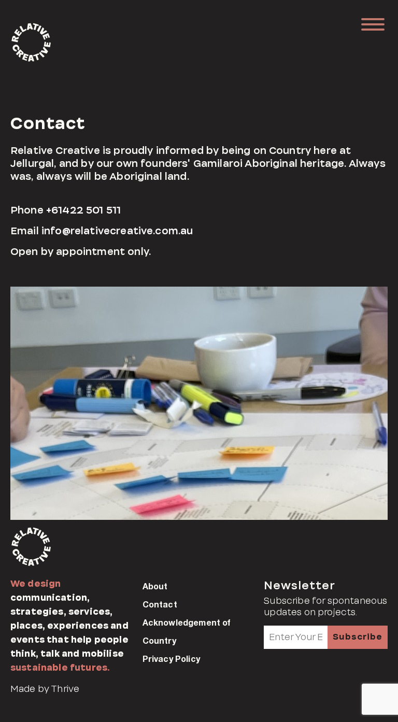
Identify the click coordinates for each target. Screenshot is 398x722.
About (155, 586)
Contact (160, 604)
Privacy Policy (171, 658)
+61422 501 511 (83, 210)
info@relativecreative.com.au (117, 231)
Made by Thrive (44, 689)
